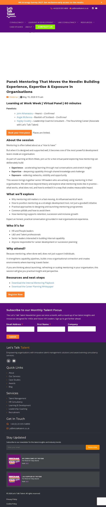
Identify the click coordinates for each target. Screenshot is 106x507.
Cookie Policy (11, 504)
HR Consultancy (15, 402)
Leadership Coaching (18, 409)
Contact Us (45, 27)
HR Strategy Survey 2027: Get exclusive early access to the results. (51, 2)
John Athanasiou (25, 113)
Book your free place (19, 132)
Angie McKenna (24, 117)
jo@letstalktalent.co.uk (80, 8)
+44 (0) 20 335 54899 (60, 8)
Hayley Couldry (24, 121)
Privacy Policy (11, 499)
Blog (10, 386)
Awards (12, 383)
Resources (87, 22)
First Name (44, 324)
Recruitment (14, 412)
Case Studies (16, 27)
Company (73, 324)
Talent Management (17, 398)
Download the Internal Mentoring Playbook (33, 282)
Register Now (15, 294)
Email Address (14, 324)
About (28, 27)
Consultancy (17, 22)
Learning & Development (41, 22)
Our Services (14, 376)
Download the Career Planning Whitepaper (33, 286)
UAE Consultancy (67, 22)
